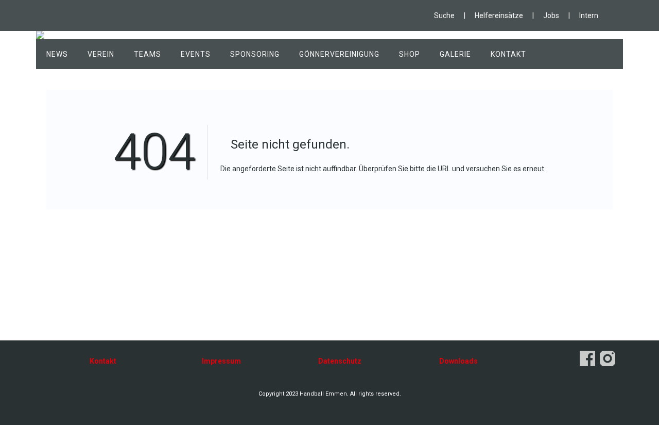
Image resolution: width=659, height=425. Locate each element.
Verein (101, 54)
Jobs (551, 15)
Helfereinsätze (499, 15)
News (57, 54)
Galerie (455, 54)
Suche (444, 15)
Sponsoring (255, 54)
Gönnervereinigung (339, 54)
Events (196, 54)
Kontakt (508, 54)
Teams (147, 54)
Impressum (221, 361)
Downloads (458, 361)
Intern (588, 15)
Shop (409, 54)
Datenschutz (339, 361)
